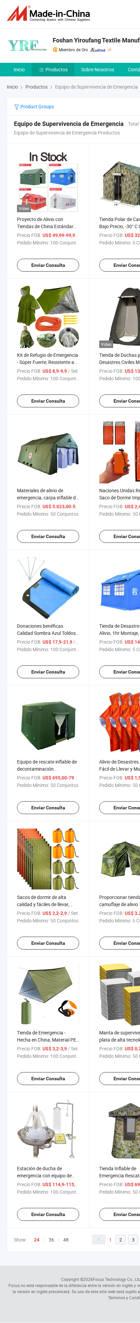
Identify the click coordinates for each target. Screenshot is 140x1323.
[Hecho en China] (49, 13)
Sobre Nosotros (97, 69)
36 (51, 1239)
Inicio (19, 69)
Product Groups (36, 106)
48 (66, 1239)
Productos (57, 69)
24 (36, 1240)
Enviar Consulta (48, 265)
